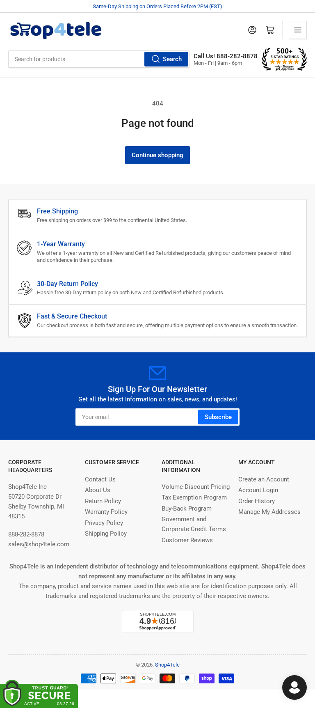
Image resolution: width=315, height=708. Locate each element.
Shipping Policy (106, 533)
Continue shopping (157, 155)
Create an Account (263, 479)
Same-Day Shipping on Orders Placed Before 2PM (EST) (157, 6)
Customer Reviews (187, 540)
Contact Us (100, 479)
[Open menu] (298, 30)
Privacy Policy (104, 523)
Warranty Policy (106, 512)
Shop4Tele (167, 665)
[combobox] (98, 59)
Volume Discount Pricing (196, 486)
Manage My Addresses (269, 512)
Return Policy (103, 501)
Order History (256, 501)
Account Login (258, 490)
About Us (97, 490)
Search (172, 59)
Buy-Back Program (187, 508)
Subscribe (218, 417)
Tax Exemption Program (194, 497)
